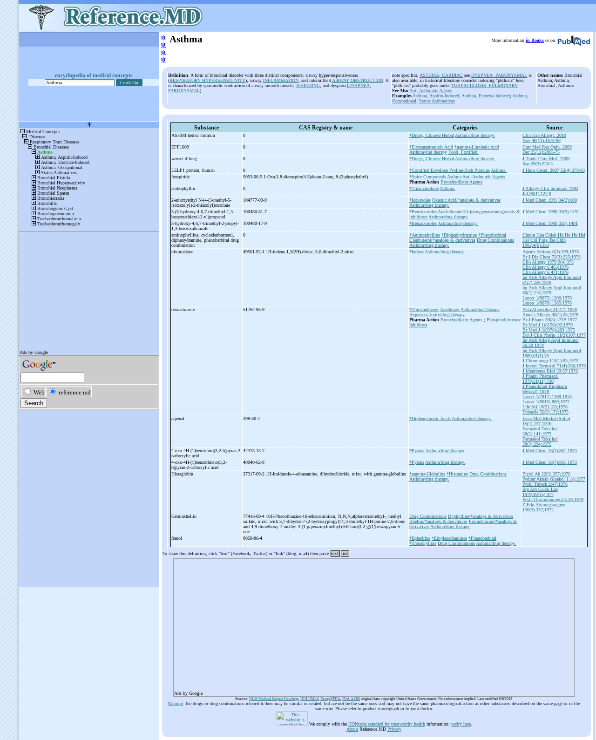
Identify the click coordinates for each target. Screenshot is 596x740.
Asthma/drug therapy (480, 309)
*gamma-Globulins (427, 473)
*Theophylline (422, 543)
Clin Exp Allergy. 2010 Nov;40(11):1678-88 (544, 138)
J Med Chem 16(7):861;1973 (549, 450)
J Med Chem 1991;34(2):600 (549, 200)
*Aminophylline (424, 235)
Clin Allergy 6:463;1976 (545, 267)
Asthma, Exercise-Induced (485, 95)
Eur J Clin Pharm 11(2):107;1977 (554, 335)
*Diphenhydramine (459, 235)
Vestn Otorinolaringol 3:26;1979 (552, 499)
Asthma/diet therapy (428, 152)
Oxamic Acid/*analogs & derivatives (466, 200)
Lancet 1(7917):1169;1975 (547, 396)
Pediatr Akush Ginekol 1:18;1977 (553, 479)
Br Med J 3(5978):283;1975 (548, 330)
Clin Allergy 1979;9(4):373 (548, 262)
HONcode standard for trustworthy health (386, 723)
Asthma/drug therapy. (475, 135)
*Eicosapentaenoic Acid (431, 146)
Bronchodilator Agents (461, 181)
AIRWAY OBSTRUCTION (357, 80)
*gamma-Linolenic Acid (476, 146)
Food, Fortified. (463, 152)
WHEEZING (308, 85)
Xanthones (450, 309)
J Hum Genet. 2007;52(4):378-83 (553, 170)
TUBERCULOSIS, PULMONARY (484, 85)
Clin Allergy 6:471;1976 (545, 272)
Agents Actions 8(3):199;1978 (550, 251)
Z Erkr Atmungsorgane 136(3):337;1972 (543, 507)
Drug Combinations (495, 240)
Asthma (454, 176)
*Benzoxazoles (423, 211)
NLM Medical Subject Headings (273, 699)
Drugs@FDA (330, 699)
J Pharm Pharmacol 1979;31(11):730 (540, 378)
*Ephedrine (419, 538)
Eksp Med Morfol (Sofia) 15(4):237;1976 (546, 421)
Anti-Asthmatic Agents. (484, 176)
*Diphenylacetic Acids (430, 418)
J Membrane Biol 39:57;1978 (550, 370)
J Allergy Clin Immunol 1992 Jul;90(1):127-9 (550, 191)
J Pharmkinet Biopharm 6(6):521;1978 (544, 389)
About (352, 729)
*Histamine (457, 473)
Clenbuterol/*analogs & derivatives (442, 240)
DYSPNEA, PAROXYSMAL (499, 75)
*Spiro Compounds (427, 176)
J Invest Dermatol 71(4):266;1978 (554, 365)
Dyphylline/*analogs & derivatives (480, 516)
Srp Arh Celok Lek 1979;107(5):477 (540, 492)
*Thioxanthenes (424, 309)
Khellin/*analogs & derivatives (438, 521)
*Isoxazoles (420, 200)
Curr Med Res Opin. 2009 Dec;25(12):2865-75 (547, 149)
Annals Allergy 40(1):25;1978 (550, 314)
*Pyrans (416, 450)
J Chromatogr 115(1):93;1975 (550, 360)
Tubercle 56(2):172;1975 (545, 411)
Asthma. (499, 170)
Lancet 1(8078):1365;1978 (547, 303)
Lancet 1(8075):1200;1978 (547, 297)
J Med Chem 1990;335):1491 (550, 223)
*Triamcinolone (424, 188)
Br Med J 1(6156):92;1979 (547, 324)
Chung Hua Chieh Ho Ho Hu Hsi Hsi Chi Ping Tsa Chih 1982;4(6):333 (553, 240)
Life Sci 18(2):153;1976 (545, 406)
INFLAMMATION (280, 80)
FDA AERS (351, 699)
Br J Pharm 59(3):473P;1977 (549, 319)
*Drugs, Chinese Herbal (431, 135)
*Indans (416, 251)
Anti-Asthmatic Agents (430, 90)
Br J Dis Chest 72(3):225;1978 (551, 256)
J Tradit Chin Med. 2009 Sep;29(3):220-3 (545, 161)
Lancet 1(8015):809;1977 (545, 401)
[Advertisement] (374, 624)
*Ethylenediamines (449, 538)
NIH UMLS (309, 699)
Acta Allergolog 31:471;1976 (549, 309)
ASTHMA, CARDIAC (441, 75)
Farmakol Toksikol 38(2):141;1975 (540, 431)
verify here (461, 723)
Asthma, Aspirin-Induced (436, 95)
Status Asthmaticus (437, 100)
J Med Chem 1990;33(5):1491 (550, 211)
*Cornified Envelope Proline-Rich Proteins (449, 170)
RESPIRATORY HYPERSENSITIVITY (207, 80)
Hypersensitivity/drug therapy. (437, 314)
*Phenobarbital (492, 235)
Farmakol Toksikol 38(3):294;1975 (540, 441)
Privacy (394, 729)
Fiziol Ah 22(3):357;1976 (546, 473)
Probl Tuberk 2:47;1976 (545, 484)
